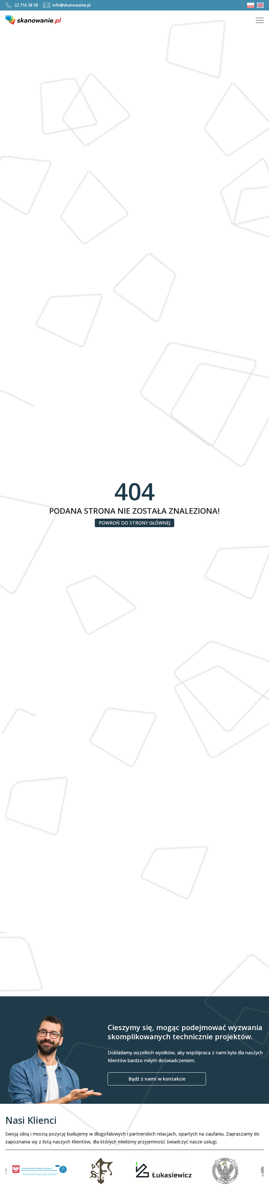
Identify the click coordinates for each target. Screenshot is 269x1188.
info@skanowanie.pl (71, 5)
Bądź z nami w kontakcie (157, 1079)
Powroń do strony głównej (134, 523)
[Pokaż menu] (260, 20)
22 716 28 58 (26, 5)
